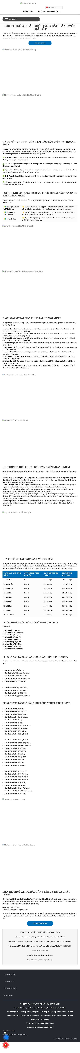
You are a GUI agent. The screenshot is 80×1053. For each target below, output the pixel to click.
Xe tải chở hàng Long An (11, 639)
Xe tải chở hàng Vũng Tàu (11, 637)
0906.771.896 (27, 11)
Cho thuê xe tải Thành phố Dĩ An (16, 676)
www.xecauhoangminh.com (43, 960)
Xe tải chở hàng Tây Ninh (11, 642)
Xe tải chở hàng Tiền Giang (12, 644)
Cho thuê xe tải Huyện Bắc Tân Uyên (17, 696)
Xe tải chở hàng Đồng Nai (11, 635)
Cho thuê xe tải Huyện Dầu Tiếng (16, 687)
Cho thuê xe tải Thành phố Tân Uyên (17, 678)
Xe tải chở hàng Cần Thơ (11, 646)
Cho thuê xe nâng (10, 988)
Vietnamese (51, 7)
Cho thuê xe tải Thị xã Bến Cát (15, 681)
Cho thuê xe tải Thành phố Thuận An (17, 673)
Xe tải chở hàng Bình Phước (12, 648)
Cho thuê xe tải (9, 981)
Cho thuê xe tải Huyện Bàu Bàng (16, 690)
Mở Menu (13, 19)
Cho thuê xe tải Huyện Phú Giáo (16, 693)
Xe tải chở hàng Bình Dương (13, 632)
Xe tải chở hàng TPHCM (11, 630)
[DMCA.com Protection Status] (40, 1031)
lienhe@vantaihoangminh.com (49, 11)
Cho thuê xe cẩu (9, 974)
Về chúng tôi (8, 995)
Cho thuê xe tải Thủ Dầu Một (14, 670)
